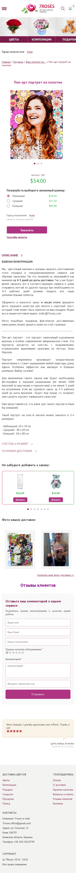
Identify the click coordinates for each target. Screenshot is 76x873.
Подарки (18, 62)
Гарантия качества (63, 789)
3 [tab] (41, 163)
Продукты (8, 799)
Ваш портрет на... (36, 62)
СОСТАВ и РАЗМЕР (15, 443)
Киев (30, 51)
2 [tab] (38, 163)
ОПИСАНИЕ (10, 255)
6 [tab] (44, 509)
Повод (6, 803)
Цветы (6, 780)
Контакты (58, 803)
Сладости (8, 794)
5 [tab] (41, 509)
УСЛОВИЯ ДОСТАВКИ (17, 450)
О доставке (59, 784)
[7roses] (37, 8)
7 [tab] (48, 509)
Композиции (9, 784)
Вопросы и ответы (63, 794)
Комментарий (14, 659)
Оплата (57, 780)
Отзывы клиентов (62, 799)
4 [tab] (38, 509)
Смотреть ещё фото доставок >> (55, 575)
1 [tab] (34, 163)
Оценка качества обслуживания (24, 649)
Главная (6, 62)
